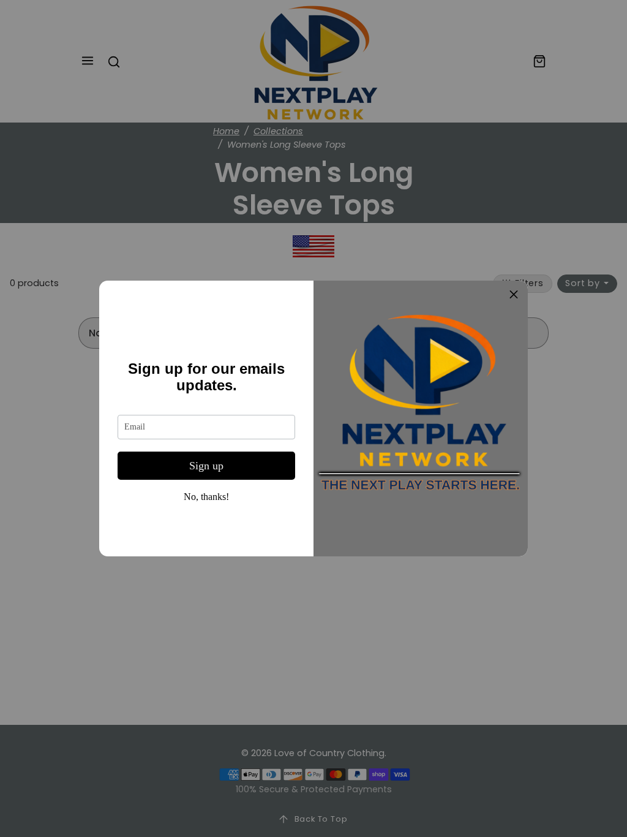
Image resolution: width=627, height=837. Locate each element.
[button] (514, 295)
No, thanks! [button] (206, 497)
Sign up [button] (206, 466)
